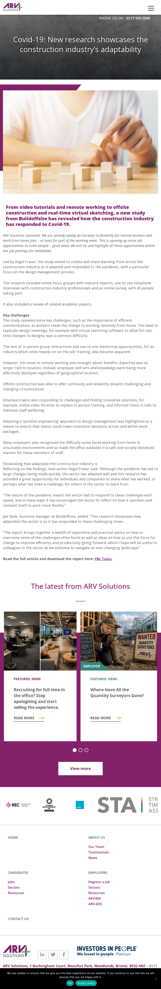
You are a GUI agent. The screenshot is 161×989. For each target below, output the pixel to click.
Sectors (13, 887)
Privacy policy (86, 983)
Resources (16, 893)
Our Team (96, 846)
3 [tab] (86, 750)
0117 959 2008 (138, 18)
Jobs (11, 882)
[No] (156, 979)
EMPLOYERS (97, 872)
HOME (13, 837)
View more (80, 768)
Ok (70, 983)
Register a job (99, 882)
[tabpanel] (40, 676)
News (92, 857)
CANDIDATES (18, 872)
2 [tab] (80, 750)
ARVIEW (94, 898)
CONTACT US (18, 919)
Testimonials (98, 852)
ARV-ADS (95, 904)
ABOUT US (96, 837)
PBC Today (103, 559)
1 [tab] (75, 750)
